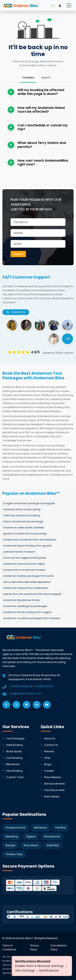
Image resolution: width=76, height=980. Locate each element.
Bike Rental (12, 764)
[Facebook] (6, 705)
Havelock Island (16, 827)
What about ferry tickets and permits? (41, 144)
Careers (49, 770)
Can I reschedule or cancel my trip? (42, 127)
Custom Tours (15, 777)
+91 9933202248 (43, 686)
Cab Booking (14, 758)
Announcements (54, 783)
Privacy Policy (34, 947)
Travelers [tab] (28, 77)
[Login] (60, 6)
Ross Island (31, 845)
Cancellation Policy (58, 947)
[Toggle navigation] (69, 5)
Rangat (10, 845)
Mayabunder (52, 836)
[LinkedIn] (37, 705)
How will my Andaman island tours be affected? (41, 109)
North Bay (53, 845)
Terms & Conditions (9, 947)
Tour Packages (15, 738)
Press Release (52, 777)
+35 (67, 338)
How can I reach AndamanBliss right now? (42, 162)
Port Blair (60, 827)
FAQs (47, 758)
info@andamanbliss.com (26, 693)
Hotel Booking (14, 745)
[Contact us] (53, 6)
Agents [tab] (46, 77)
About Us (49, 738)
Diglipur (31, 836)
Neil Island (40, 827)
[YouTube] (47, 705)
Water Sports (14, 751)
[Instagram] (16, 705)
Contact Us (51, 745)
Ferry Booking (14, 770)
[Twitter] (26, 705)
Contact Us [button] (18, 312)
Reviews (49, 751)
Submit (18, 254)
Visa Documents (54, 790)
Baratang (12, 836)
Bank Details (51, 796)
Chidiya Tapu (14, 854)
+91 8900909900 (20, 686)
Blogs (47, 764)
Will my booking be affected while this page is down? (40, 92)
